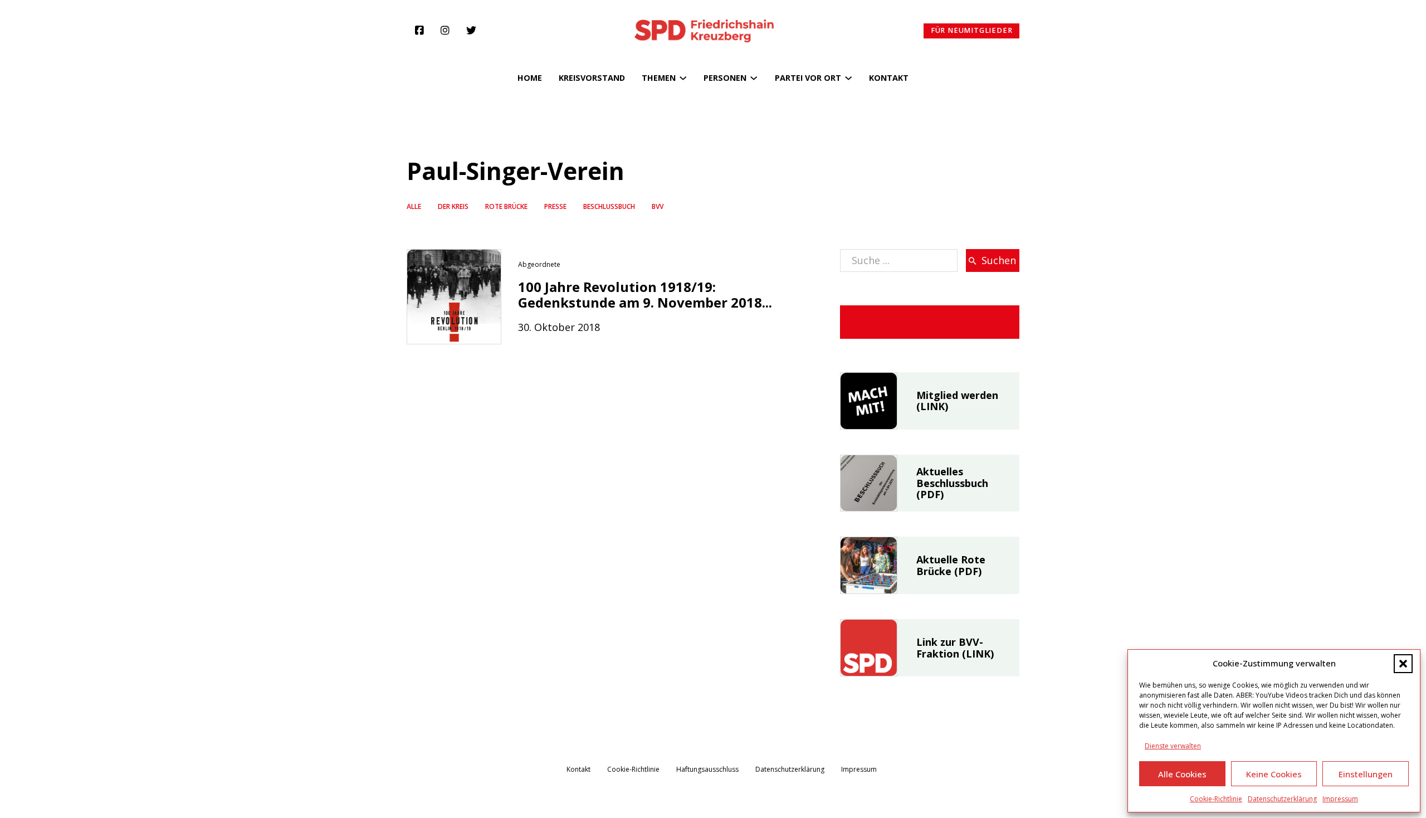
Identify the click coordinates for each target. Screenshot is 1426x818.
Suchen (998, 260)
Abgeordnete (539, 264)
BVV (657, 206)
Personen (725, 77)
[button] (1403, 663)
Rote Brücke (506, 206)
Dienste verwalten (1173, 746)
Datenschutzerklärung (1282, 799)
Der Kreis (453, 206)
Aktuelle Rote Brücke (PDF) (950, 565)
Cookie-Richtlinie (1216, 799)
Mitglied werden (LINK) (957, 400)
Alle (414, 206)
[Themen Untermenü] (683, 78)
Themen (659, 77)
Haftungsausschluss (707, 769)
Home (529, 77)
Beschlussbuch (609, 206)
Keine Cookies (1274, 774)
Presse (555, 206)
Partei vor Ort (808, 77)
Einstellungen (1366, 774)
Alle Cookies (1182, 774)
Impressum (1340, 799)
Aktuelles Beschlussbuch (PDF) (952, 483)
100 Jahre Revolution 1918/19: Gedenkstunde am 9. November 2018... (645, 294)
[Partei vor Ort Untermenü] (848, 78)
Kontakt (889, 77)
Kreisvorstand (592, 77)
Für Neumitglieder (972, 30)
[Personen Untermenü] (754, 78)
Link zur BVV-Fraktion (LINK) (955, 647)
